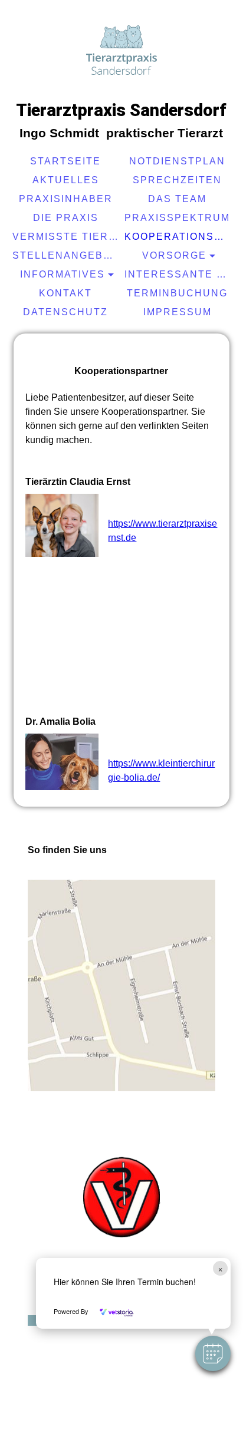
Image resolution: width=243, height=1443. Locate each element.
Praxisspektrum (177, 218)
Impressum (177, 312)
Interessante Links (179, 274)
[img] (121, 50)
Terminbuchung (177, 293)
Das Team (177, 199)
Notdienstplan (177, 161)
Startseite (65, 161)
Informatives (62, 274)
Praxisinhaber (66, 199)
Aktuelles (65, 180)
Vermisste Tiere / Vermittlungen (66, 237)
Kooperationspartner (179, 237)
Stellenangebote (66, 255)
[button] (213, 1353)
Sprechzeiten (177, 180)
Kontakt (65, 293)
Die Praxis (65, 218)
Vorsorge (174, 255)
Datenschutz (65, 312)
